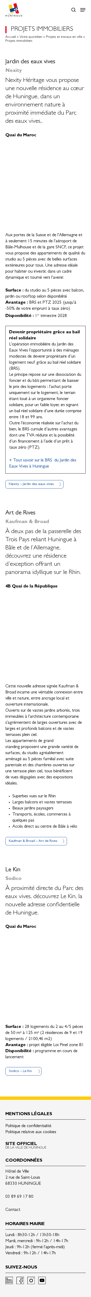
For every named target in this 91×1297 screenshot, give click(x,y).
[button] (82, 9)
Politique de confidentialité (28, 1126)
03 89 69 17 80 (19, 1197)
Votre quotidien (31, 37)
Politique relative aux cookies (30, 1132)
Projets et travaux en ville (64, 37)
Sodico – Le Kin (20, 1071)
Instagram (31, 1280)
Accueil (10, 37)
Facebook (20, 1280)
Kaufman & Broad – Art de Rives (33, 841)
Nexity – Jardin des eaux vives (31, 484)
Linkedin (9, 1280)
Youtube (42, 1280)
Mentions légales (28, 1114)
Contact (12, 1210)
